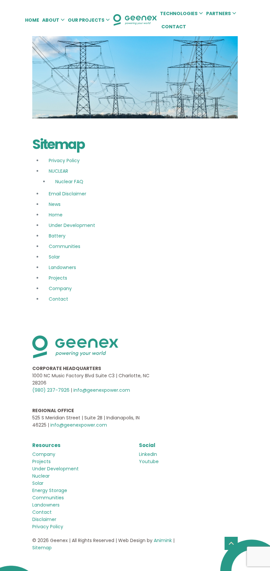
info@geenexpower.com (101, 390)
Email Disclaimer (67, 193)
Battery (57, 236)
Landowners (62, 267)
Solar (54, 257)
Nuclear (41, 476)
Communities (64, 246)
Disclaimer (44, 519)
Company (60, 288)
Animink (163, 540)
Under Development (72, 225)
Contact (58, 299)
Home (56, 214)
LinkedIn (148, 454)
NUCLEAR (58, 171)
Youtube (149, 461)
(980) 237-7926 (50, 390)
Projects (58, 278)
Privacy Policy (64, 160)
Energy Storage (49, 490)
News (55, 204)
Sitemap (42, 547)
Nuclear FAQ (69, 181)
